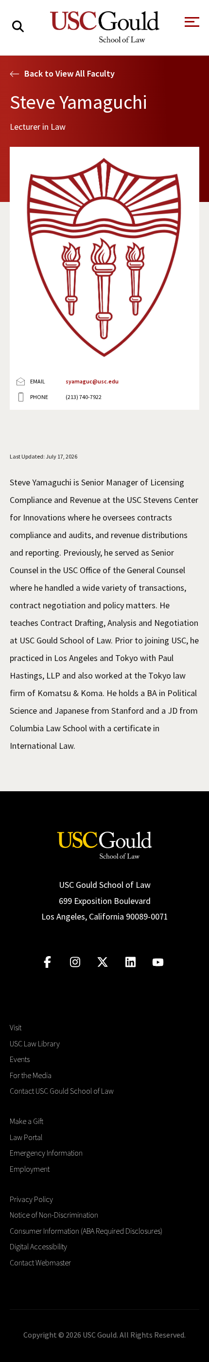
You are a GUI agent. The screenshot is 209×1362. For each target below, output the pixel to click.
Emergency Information (46, 1153)
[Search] (18, 27)
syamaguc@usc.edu (92, 381)
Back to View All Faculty (69, 73)
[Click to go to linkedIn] (130, 962)
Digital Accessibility (38, 1246)
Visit (15, 1027)
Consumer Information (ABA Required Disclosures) (86, 1231)
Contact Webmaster (40, 1262)
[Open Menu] (191, 25)
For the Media (31, 1075)
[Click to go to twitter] (103, 962)
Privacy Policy (31, 1199)
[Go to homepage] (104, 844)
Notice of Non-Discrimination (54, 1215)
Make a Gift (26, 1121)
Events (20, 1059)
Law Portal (26, 1137)
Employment (30, 1169)
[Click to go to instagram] (75, 962)
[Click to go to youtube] (158, 962)
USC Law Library (35, 1043)
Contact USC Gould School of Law (62, 1091)
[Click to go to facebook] (47, 962)
